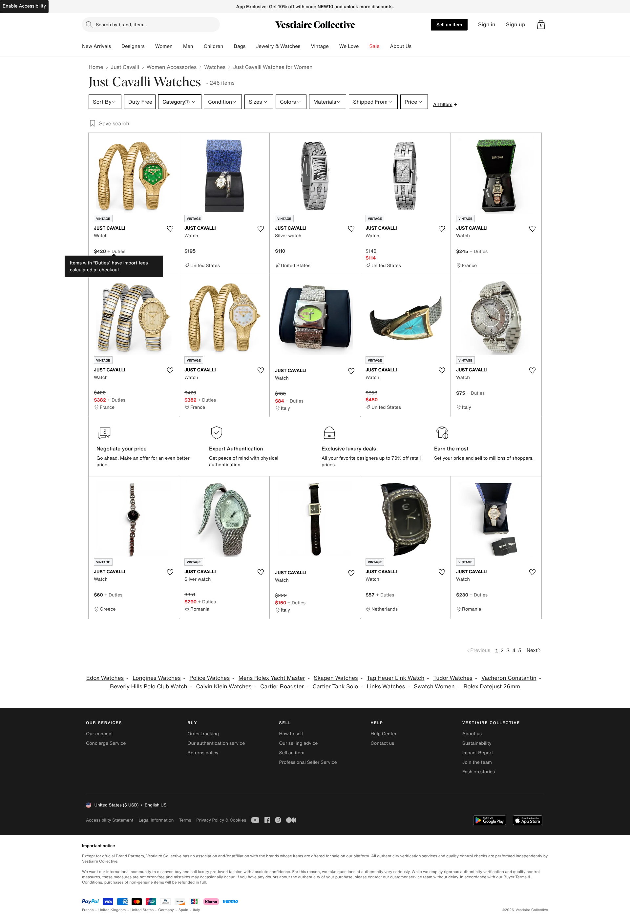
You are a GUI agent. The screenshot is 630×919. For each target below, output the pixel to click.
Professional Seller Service (308, 762)
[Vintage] (334, 46)
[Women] (177, 46)
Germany (166, 910)
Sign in (486, 24)
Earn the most (451, 448)
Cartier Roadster (282, 686)
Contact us (382, 743)
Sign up (515, 24)
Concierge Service (106, 743)
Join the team (477, 762)
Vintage (319, 46)
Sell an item (449, 24)
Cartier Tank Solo (335, 686)
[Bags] (250, 46)
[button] (541, 24)
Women (164, 46)
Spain (183, 910)
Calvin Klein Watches (223, 686)
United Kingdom (112, 910)
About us (472, 733)
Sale (374, 46)
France (88, 910)
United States (142, 910)
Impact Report (477, 752)
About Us (400, 46)
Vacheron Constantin (508, 678)
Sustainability (477, 743)
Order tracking (203, 733)
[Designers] (150, 46)
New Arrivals (96, 46)
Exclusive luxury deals (349, 448)
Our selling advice (298, 743)
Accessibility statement (109, 820)
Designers (133, 46)
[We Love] (364, 46)
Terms (185, 820)
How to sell (291, 733)
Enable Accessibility (24, 6)
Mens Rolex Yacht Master (272, 678)
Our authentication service (216, 743)
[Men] (198, 46)
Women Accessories (172, 67)
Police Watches (209, 678)
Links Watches (386, 686)
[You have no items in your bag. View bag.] (541, 24)
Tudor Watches (452, 678)
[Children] (228, 46)
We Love (349, 46)
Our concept (99, 733)
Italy (196, 910)
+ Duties (116, 251)
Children (213, 46)
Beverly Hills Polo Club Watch (148, 686)
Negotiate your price (121, 448)
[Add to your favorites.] (170, 229)
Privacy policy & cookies (221, 820)
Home (96, 67)
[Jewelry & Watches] (305, 46)
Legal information (156, 820)
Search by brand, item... (121, 24)
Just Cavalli (125, 67)
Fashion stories (478, 771)
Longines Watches (157, 678)
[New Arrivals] (116, 46)
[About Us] (416, 46)
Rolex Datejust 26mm (492, 686)
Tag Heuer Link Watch (395, 678)
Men (188, 46)
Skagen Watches (336, 678)
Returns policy (202, 752)
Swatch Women (434, 686)
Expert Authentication (236, 448)
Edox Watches (105, 678)
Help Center (384, 733)
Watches (214, 67)
